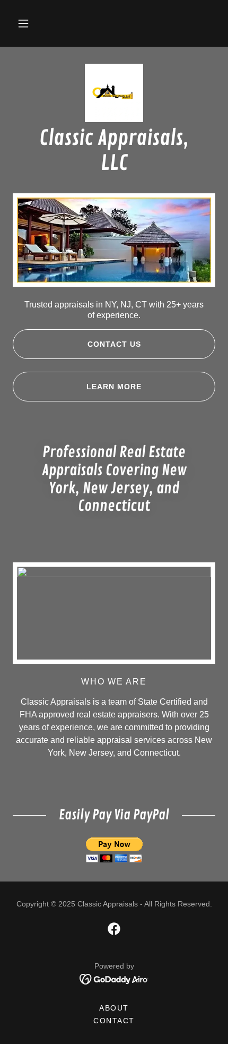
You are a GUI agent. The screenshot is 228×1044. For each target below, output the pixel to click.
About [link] (114, 1008)
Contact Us (114, 344)
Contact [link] (114, 1020)
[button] (23, 23)
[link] (114, 93)
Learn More (114, 386)
